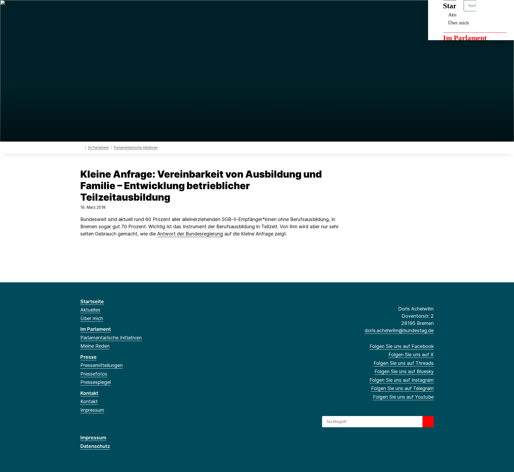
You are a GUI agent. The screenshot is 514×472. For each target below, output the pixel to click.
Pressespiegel (95, 382)
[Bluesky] (109, 11)
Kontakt (89, 393)
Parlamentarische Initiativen (136, 147)
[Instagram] (118, 11)
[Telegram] (127, 11)
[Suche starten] (428, 421)
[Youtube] (136, 11)
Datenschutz (95, 446)
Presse (88, 357)
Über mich (458, 22)
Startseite (92, 301)
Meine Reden (94, 346)
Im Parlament (465, 38)
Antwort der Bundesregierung (190, 234)
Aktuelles (90, 310)
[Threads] (101, 11)
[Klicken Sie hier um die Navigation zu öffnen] (503, 11)
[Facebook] (83, 11)
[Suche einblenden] (487, 11)
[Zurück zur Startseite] (81, 147)
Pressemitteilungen (101, 365)
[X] (92, 11)
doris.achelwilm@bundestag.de (399, 330)
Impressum (92, 410)
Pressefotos (93, 374)
